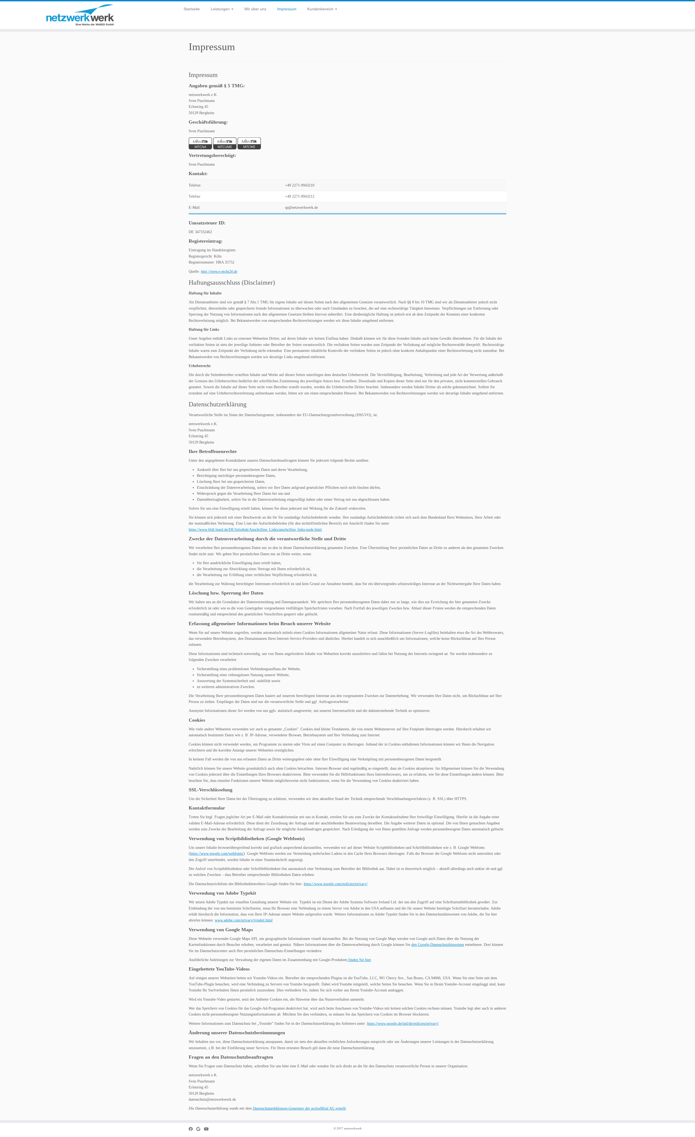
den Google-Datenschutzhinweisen (437, 945)
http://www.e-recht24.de (219, 271)
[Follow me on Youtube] (208, 1129)
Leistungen (221, 9)
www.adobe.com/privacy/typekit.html (244, 920)
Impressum (286, 9)
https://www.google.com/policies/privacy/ (336, 884)
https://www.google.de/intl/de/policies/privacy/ (403, 1024)
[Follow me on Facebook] (192, 1129)
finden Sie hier (359, 960)
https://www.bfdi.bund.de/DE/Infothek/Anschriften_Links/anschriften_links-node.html (255, 530)
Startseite (192, 9)
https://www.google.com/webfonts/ (217, 854)
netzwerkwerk (353, 1128)
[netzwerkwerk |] (80, 15)
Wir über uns (255, 9)
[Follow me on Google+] (200, 1129)
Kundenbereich (320, 9)
